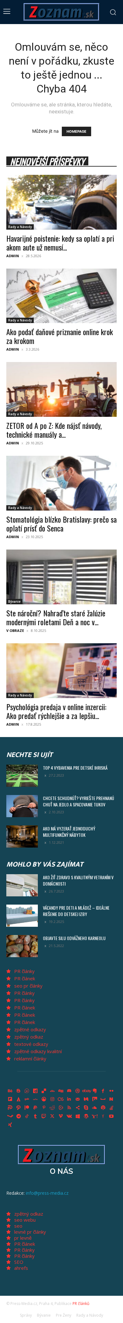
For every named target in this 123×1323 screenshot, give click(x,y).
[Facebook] (103, 1091)
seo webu (25, 1220)
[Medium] (86, 1099)
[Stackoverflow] (111, 1108)
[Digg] (61, 1091)
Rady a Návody (20, 227)
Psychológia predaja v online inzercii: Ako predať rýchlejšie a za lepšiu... (56, 711)
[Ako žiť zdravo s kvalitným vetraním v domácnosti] (22, 885)
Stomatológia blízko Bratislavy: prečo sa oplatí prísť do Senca (61, 523)
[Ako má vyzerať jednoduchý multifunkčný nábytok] (22, 836)
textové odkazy (31, 1044)
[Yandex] (103, 1116)
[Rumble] (61, 1108)
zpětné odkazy (30, 1029)
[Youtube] (111, 1116)
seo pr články (28, 986)
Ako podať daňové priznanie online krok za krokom (59, 336)
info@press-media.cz (47, 1193)
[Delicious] (44, 1091)
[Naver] (111, 1099)
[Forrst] (18, 1099)
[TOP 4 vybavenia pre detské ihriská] (22, 776)
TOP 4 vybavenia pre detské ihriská (75, 767)
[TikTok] (27, 1116)
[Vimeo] (61, 1116)
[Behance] (10, 1091)
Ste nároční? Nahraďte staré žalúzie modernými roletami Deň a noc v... (55, 617)
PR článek (24, 978)
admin (12, 255)
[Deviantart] (52, 1091)
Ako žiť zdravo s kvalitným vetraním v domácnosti (78, 880)
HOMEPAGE (76, 131)
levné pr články (30, 1232)
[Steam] (10, 1116)
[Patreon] (27, 1108)
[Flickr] (111, 1091)
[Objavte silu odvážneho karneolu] (22, 946)
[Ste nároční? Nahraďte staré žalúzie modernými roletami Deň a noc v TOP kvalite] (61, 577)
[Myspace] (103, 1099)
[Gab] (27, 1099)
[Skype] (86, 1108)
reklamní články (30, 1058)
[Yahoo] (94, 1116)
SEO (18, 1262)
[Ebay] (86, 1091)
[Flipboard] (10, 1099)
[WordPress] (86, 1116)
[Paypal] (35, 1108)
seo (18, 1226)
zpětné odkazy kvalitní (38, 1051)
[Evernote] (94, 1091)
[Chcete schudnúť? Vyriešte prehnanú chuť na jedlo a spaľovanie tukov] (22, 806)
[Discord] (69, 1091)
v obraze (15, 630)
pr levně (23, 1238)
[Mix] (94, 1099)
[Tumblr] (35, 1116)
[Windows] (77, 1116)
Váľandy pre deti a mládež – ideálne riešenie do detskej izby (76, 910)
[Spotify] (103, 1108)
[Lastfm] (61, 1099)
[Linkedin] (69, 1099)
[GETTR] (35, 1099)
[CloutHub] (27, 1091)
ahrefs (21, 1268)
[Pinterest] (44, 1108)
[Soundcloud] (94, 1108)
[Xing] (10, 1125)
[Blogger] (18, 1091)
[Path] (18, 1108)
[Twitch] (44, 1116)
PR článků (81, 1303)
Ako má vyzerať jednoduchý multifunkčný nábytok (69, 831)
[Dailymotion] (35, 1091)
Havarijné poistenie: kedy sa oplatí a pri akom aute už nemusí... (60, 242)
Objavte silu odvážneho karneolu (74, 938)
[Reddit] (52, 1108)
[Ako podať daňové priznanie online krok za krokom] (61, 296)
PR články (24, 971)
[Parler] (10, 1108)
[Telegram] (18, 1116)
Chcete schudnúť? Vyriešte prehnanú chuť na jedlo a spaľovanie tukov (78, 801)
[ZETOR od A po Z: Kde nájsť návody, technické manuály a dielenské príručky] (61, 389)
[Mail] (77, 1099)
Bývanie (14, 601)
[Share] (77, 1108)
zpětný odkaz (28, 1037)
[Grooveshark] (44, 1099)
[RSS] (69, 1108)
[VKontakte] (69, 1116)
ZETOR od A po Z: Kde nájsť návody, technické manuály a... (54, 430)
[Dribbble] (77, 1091)
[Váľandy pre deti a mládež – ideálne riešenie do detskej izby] (22, 916)
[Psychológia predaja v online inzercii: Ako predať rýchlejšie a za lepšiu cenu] (61, 670)
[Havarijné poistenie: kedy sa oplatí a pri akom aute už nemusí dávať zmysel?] (61, 202)
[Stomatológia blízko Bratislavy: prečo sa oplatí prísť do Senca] (61, 483)
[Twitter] (52, 1116)
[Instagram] (52, 1099)
